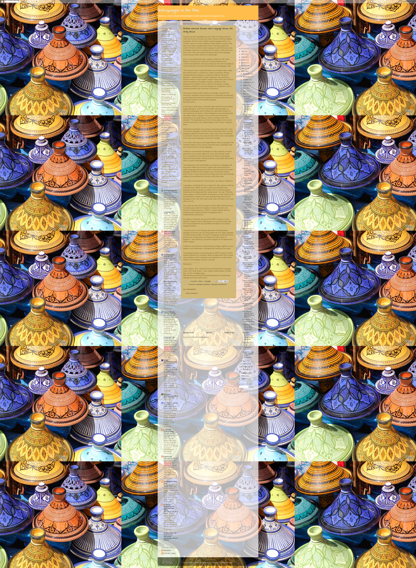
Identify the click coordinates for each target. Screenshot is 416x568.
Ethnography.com (170, 281)
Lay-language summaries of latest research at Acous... (248, 125)
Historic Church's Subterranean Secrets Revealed (248, 283)
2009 (243, 376)
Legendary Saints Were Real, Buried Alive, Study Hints (249, 326)
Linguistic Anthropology (169, 430)
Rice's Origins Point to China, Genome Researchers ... (248, 189)
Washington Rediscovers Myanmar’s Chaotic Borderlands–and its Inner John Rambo (170, 286)
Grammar (192, 284)
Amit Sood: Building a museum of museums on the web (248, 214)
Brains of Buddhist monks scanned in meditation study (247, 255)
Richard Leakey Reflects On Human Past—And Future (248, 306)
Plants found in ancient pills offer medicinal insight (248, 231)
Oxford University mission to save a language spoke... (248, 274)
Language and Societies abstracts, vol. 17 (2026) (170, 258)
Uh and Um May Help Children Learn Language (248, 354)
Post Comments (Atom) (201, 337)
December (247, 74)
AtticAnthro (167, 550)
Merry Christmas (169, 398)
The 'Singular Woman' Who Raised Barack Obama (248, 314)
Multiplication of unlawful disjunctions (170, 339)
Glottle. (166, 214)
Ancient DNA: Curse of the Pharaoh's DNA (248, 223)
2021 (243, 51)
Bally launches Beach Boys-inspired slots (170, 459)
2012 (243, 68)
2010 (243, 373)
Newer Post (188, 332)
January (246, 369)
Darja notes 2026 (169, 233)
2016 (243, 57)
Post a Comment (191, 293)
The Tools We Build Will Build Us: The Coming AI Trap (170, 315)
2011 (243, 71)
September (247, 82)
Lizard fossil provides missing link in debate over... (248, 98)
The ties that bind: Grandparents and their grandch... (248, 162)
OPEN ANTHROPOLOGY (170, 361)
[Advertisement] (208, 314)
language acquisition (203, 284)
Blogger (229, 562)
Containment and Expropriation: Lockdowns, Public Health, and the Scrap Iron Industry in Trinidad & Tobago (170, 368)
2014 (243, 63)
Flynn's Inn (168, 456)
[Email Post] (215, 281)
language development (219, 284)
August (245, 85)
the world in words (170, 403)
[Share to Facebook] (225, 281)
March (245, 364)
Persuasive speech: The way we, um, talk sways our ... (248, 152)
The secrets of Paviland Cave (248, 247)
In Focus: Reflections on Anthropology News (169, 507)
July (244, 88)
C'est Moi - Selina (170, 553)
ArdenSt (215, 562)
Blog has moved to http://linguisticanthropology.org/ (171, 435)
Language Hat (169, 212)
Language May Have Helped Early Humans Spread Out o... (248, 345)
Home (209, 332)
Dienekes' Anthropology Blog (171, 395)
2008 (243, 379)
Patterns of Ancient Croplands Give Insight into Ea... (247, 142)
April (244, 361)
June (245, 91)
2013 (243, 66)
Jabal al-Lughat (169, 231)
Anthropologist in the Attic (178, 11)
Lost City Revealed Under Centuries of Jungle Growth (248, 240)
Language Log (169, 337)
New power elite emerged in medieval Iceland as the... (248, 108)
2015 (243, 60)
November (247, 77)
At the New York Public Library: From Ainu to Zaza (170, 406)
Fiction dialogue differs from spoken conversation (248, 116)
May (244, 94)
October (246, 79)
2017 (243, 54)
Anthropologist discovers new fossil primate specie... (248, 133)
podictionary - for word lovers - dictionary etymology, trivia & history (170, 536)
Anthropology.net (170, 190)
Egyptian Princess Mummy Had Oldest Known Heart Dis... (248, 336)
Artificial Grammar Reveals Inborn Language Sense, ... (249, 171)
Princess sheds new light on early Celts (248, 197)
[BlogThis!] (221, 281)
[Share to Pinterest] (227, 281)
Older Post (229, 332)
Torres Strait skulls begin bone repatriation (247, 180)
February (246, 366)
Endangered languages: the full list (248, 298)
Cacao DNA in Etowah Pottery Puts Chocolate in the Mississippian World (171, 194)
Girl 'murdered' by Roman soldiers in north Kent (248, 205)
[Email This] (219, 281)
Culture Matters (169, 312)
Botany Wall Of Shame (168, 486)
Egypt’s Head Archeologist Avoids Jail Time (248, 291)
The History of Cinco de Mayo (248, 320)
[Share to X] (223, 281)
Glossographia (169, 255)
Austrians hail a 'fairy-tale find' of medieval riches (248, 265)
